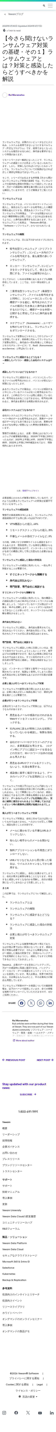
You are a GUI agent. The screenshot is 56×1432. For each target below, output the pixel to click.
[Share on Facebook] (21, 1003)
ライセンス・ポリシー (28, 1391)
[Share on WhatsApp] (40, 1003)
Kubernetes (8, 1274)
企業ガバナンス (11, 1147)
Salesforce (8, 1268)
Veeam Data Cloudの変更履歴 (19, 1216)
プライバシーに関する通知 (24, 1378)
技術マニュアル (11, 1192)
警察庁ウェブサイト (30, 490)
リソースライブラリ (13, 1307)
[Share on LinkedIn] (50, 1003)
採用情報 (7, 1140)
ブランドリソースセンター (17, 1165)
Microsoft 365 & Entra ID (16, 1262)
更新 (4, 1204)
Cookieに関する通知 (17, 1384)
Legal (40, 1384)
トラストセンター (12, 1171)
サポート (7, 1186)
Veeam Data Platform (14, 1243)
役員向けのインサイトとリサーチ (21, 1294)
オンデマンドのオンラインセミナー (22, 1319)
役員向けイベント (12, 1301)
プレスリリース (11, 1159)
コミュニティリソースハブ (17, 1222)
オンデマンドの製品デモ (16, 1331)
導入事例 (7, 1198)
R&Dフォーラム (11, 1229)
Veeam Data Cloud (12, 1249)
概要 (4, 1128)
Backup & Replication (14, 1280)
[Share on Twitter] (31, 1003)
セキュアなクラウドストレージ (19, 1255)
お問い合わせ (9, 1153)
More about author (25, 1040)
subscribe (26, 1094)
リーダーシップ (11, 1134)
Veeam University (11, 1210)
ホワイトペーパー (12, 1313)
